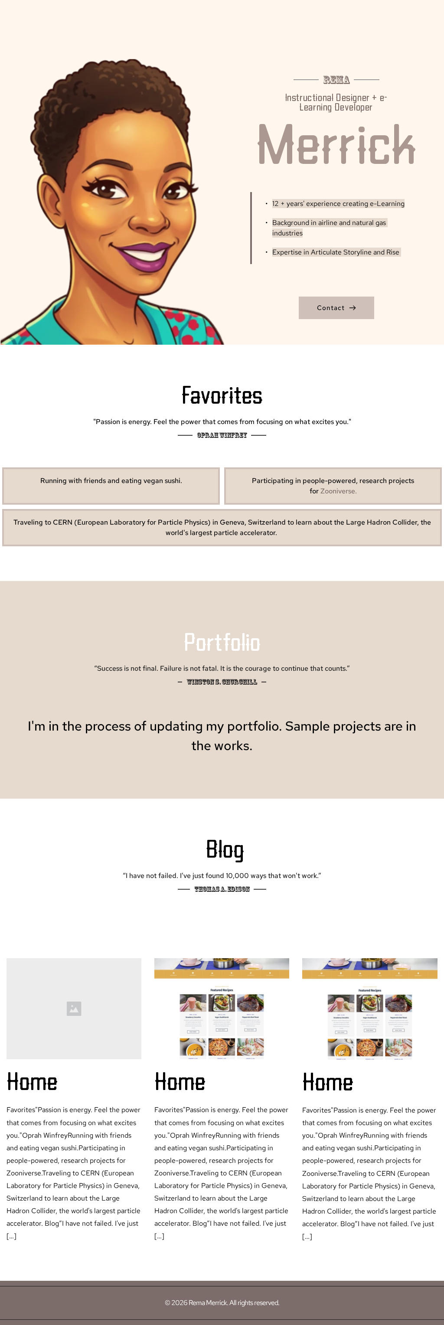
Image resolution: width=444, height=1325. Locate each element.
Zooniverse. (338, 491)
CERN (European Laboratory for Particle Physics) (132, 522)
